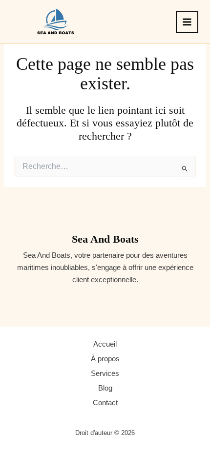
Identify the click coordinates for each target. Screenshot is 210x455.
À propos (105, 359)
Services (105, 373)
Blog (105, 388)
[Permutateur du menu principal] (187, 22)
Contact (105, 403)
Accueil (105, 344)
